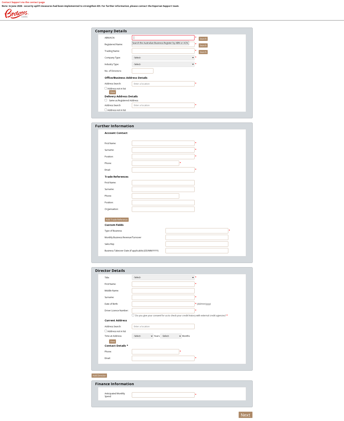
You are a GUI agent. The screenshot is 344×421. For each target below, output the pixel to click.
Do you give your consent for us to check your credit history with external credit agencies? (180, 315)
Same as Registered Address (123, 100)
